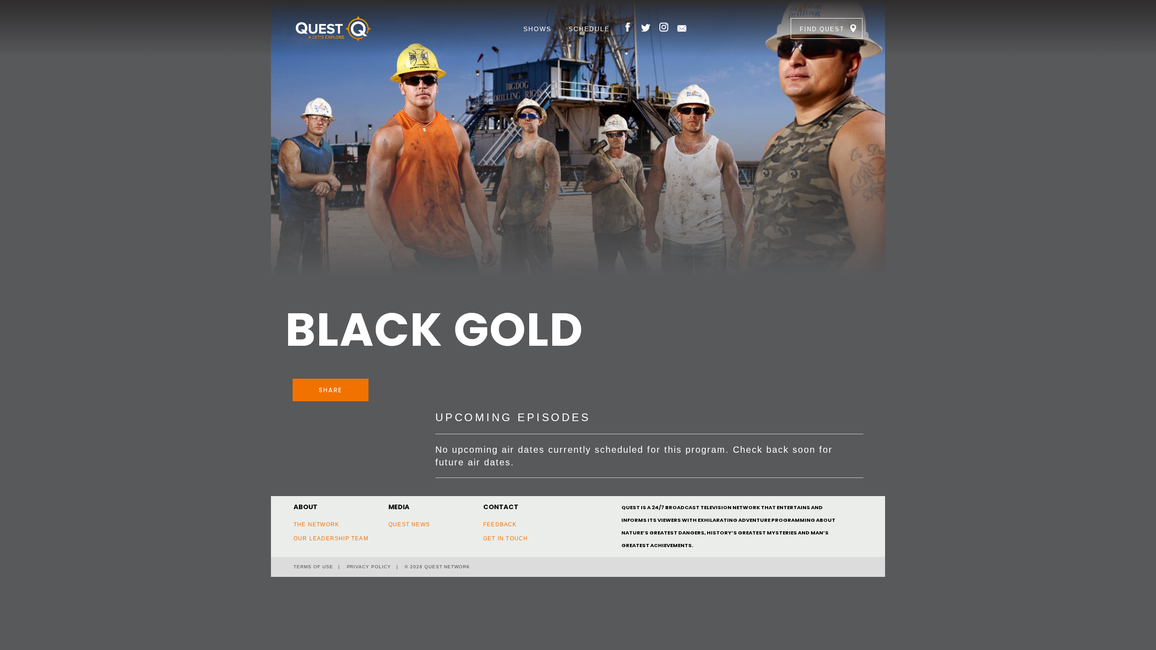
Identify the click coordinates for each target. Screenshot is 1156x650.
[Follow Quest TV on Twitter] (645, 28)
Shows (537, 28)
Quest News (409, 524)
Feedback (500, 524)
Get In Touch (505, 538)
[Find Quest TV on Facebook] (627, 28)
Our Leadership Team (331, 538)
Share (330, 390)
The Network (316, 524)
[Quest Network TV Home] (347, 28)
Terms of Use (313, 566)
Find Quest (822, 29)
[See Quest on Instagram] (663, 28)
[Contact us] (681, 28)
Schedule (589, 28)
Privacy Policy (369, 566)
